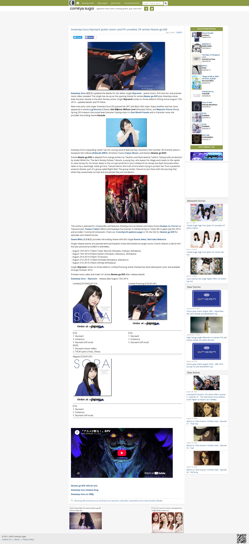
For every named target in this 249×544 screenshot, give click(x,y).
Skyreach (136, 93)
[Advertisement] (124, 18)
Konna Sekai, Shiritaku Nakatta (150, 239)
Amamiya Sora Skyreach (109, 501)
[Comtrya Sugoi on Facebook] (146, 9)
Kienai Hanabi (207, 33)
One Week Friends (140, 112)
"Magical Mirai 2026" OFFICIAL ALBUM (210, 77)
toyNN (179, 32)
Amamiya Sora (78, 93)
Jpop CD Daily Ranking (207, 29)
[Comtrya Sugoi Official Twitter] (152, 9)
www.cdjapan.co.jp (207, 147)
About (16, 539)
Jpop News (115, 3)
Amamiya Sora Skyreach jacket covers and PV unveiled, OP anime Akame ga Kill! (119, 29)
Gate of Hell (207, 102)
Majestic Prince (164, 109)
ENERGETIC (206, 44)
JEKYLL (204, 66)
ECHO (204, 113)
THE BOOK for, (208, 92)
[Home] (78, 3)
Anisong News (88, 3)
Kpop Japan (103, 3)
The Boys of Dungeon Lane (211, 56)
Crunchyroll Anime (132, 3)
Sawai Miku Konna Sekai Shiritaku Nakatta (145, 501)
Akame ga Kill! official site (84, 485)
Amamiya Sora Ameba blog (84, 490)
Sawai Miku (76, 239)
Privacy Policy (28, 539)
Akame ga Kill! (150, 96)
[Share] (86, 37)
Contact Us (6, 539)
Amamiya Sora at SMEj (82, 494)
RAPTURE (205, 135)
